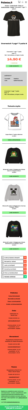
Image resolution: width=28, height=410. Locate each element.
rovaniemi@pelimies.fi (14, 346)
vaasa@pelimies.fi (14, 377)
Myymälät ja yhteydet (14, 298)
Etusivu (7, 5)
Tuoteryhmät (13, 5)
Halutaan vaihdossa (9, 276)
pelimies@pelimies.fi (14, 320)
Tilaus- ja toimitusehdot (14, 301)
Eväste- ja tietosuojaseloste (14, 304)
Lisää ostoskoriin (14, 66)
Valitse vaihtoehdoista (14, 140)
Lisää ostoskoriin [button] (14, 176)
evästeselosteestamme (13, 402)
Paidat (12, 7)
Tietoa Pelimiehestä (14, 296)
